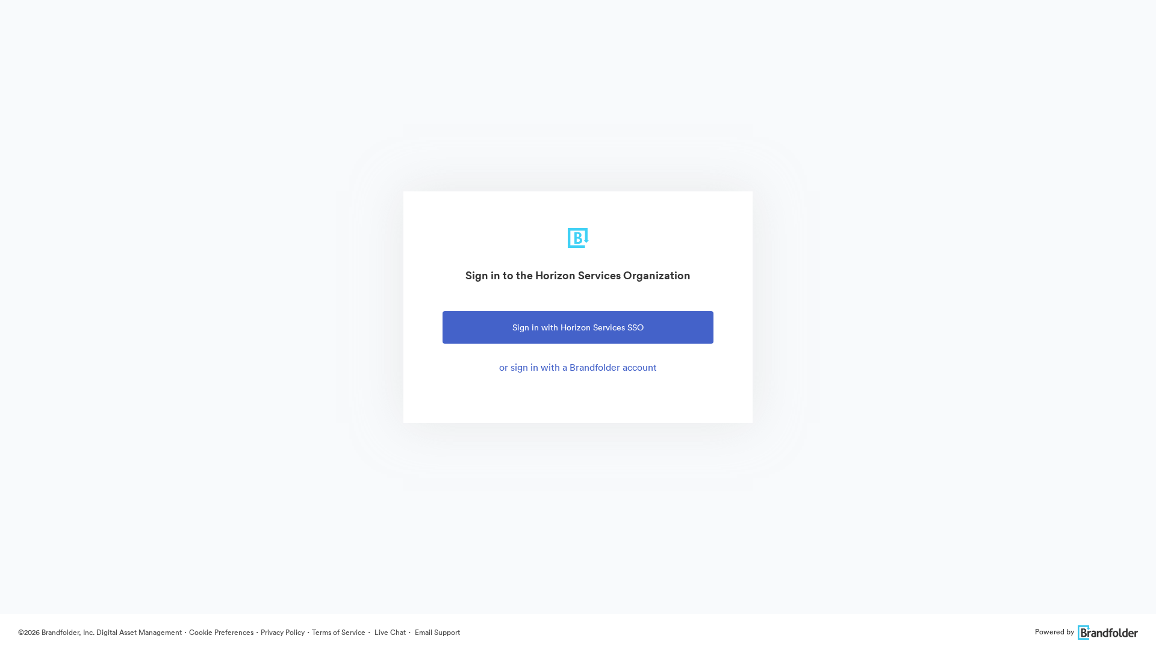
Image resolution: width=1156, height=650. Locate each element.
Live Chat (389, 632)
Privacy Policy (283, 632)
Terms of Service (338, 632)
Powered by (1054, 632)
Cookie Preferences (221, 632)
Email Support (436, 632)
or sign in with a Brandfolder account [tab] (578, 367)
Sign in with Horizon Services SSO (578, 327)
